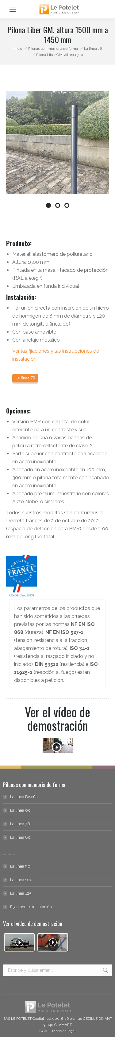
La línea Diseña (24, 796)
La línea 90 (20, 866)
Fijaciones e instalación (31, 906)
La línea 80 (20, 837)
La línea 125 (20, 893)
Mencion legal (63, 1031)
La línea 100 (21, 879)
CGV (43, 1031)
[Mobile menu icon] (13, 9)
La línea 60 (20, 810)
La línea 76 (20, 823)
